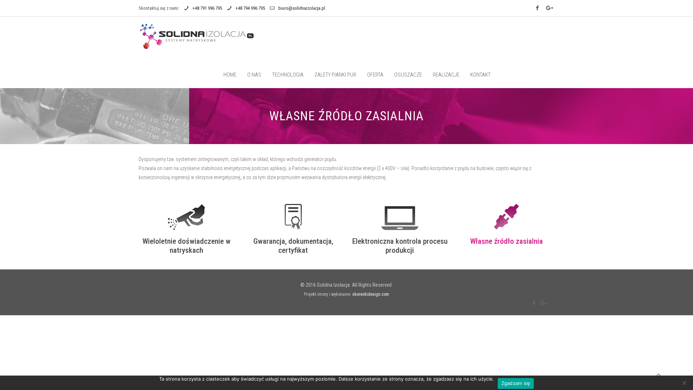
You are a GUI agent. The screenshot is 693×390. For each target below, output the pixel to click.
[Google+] (549, 8)
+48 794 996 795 (250, 8)
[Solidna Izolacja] (197, 36)
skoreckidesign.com (370, 294)
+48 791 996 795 (207, 8)
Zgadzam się (516, 383)
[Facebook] (538, 8)
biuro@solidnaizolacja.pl (301, 8)
